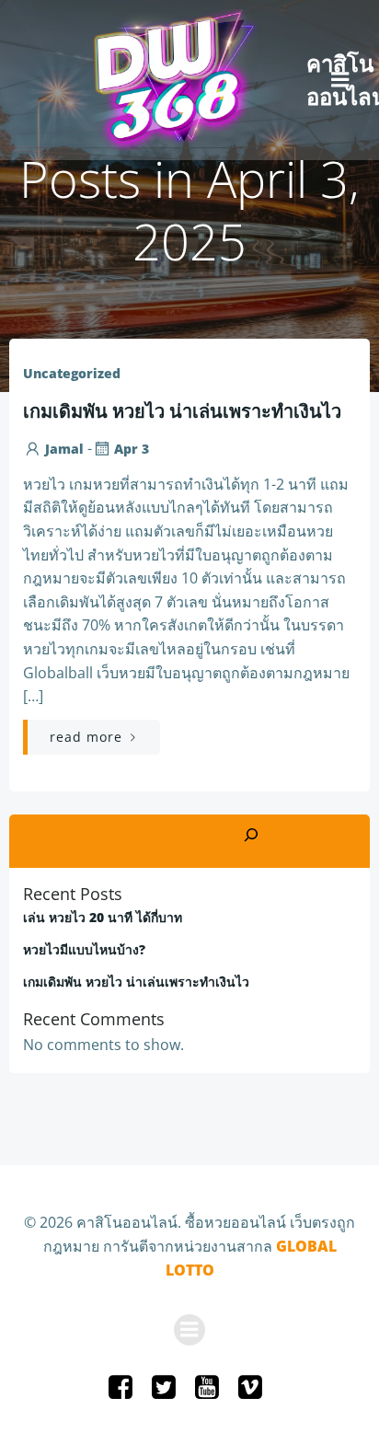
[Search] (251, 836)
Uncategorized (72, 373)
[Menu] (340, 80)
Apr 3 (131, 448)
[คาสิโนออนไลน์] (164, 80)
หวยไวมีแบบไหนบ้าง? (84, 949)
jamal (64, 448)
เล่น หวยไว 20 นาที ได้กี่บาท (102, 917)
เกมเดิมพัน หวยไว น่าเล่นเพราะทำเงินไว (136, 981)
